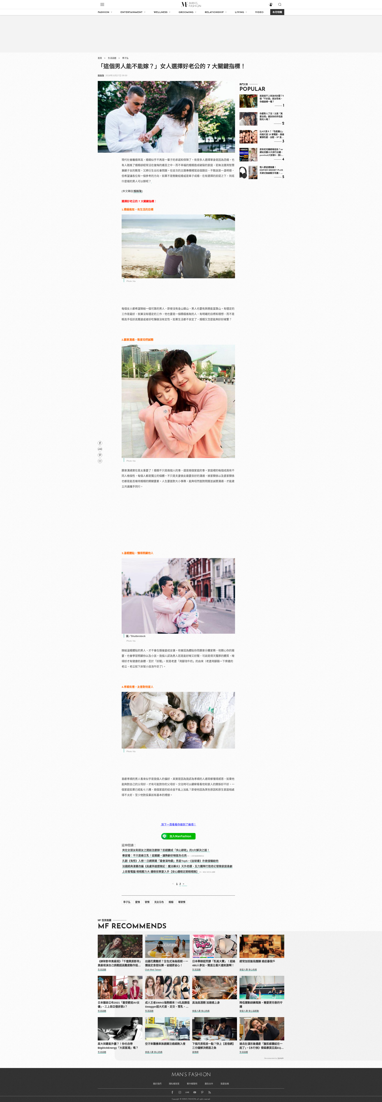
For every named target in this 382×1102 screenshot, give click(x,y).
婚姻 (171, 902)
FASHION (103, 12)
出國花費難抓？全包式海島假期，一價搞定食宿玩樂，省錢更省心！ (166, 963)
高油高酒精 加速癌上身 (206, 1002)
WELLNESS (160, 12)
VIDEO (259, 12)
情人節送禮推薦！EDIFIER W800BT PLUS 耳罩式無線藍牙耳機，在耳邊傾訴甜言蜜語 (271, 170)
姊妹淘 (101, 75)
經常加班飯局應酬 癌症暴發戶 (257, 961)
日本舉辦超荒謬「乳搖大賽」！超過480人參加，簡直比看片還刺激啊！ (213, 963)
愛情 (137, 902)
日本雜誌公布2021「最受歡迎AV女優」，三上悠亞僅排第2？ (119, 1004)
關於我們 (157, 1083)
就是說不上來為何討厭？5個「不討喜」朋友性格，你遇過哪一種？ (272, 99)
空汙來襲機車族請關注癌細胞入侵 (165, 1043)
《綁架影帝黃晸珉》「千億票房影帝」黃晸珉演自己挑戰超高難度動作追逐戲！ (120, 963)
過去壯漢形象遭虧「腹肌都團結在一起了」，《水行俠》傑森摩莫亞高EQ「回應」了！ (260, 1046)
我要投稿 (225, 1083)
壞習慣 (181, 902)
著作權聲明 (192, 1083)
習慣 (147, 902)
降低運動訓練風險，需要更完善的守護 (260, 1004)
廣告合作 (209, 1083)
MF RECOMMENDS (132, 926)
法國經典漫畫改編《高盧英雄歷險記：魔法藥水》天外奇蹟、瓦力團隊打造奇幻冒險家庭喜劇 (177, 866)
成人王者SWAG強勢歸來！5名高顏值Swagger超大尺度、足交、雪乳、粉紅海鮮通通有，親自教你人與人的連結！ (167, 1005)
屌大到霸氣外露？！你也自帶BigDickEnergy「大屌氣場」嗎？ (118, 1045)
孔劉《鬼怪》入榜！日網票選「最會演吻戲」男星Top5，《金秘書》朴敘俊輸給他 (170, 860)
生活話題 (112, 58)
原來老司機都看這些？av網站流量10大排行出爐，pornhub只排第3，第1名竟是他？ (271, 152)
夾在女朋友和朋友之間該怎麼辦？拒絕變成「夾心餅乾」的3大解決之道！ (166, 850)
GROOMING (186, 12)
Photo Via (130, 281)
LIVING (239, 12)
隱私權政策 (174, 1083)
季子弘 (125, 58)
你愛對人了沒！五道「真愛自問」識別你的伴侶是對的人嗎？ (271, 116)
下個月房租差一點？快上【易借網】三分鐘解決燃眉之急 (213, 1045)
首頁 (100, 58)
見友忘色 (159, 902)
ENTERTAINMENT (131, 12)
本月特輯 (277, 12)
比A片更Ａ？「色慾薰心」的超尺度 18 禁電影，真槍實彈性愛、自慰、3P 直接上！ (272, 134)
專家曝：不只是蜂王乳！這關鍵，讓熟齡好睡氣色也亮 (154, 855)
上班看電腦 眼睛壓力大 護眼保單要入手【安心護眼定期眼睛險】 (160, 871)
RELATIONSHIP (214, 12)
